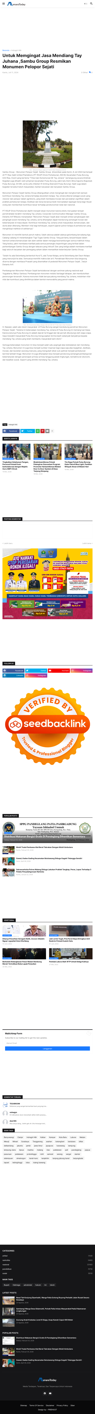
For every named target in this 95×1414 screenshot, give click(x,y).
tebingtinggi (17, 1162)
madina (30, 1150)
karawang (61, 1146)
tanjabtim (45, 1158)
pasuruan (8, 1154)
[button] (3, 4)
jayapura (49, 1146)
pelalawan (19, 1154)
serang (59, 1154)
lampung (71, 1146)
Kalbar (43, 1137)
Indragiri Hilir (16, 50)
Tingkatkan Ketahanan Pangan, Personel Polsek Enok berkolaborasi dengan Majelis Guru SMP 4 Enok (15, 465)
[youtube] (50, 1393)
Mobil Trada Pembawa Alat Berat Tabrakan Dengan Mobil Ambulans (44, 847)
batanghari (60, 1141)
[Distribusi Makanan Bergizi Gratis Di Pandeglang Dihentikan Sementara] (8, 1341)
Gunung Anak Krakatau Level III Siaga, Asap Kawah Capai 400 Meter (44, 1320)
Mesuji (6, 1141)
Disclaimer (50, 1405)
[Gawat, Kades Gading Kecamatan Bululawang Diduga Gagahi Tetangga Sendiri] (8, 861)
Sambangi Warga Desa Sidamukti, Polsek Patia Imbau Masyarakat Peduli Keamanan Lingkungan (51, 1310)
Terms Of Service (36, 1405)
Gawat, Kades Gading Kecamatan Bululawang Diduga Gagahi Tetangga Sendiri (49, 858)
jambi (28, 1146)
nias (48, 1150)
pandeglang (76, 1150)
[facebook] (45, 1393)
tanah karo (33, 1158)
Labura (73, 1137)
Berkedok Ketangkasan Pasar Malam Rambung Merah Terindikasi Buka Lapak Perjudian (22, 963)
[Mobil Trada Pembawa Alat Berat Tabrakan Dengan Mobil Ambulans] (8, 850)
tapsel (6, 1162)
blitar (81, 1141)
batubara (71, 1141)
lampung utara (10, 1150)
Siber (73, 1405)
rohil (42, 1154)
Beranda (5, 50)
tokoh (52, 1285)
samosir (50, 1154)
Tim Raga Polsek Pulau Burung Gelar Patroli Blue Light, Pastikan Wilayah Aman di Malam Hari (78, 464)
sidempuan (8, 1158)
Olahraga (16, 1285)
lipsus (21, 1150)
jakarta (20, 1146)
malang (40, 1150)
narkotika (47, 1260)
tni (45, 1285)
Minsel (15, 1141)
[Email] (47, 431)
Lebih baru (8, 543)
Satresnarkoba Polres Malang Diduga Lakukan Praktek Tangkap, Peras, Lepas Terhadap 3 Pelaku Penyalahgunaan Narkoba (53, 870)
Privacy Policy (62, 1405)
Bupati (6, 1285)
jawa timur (38, 1146)
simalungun (21, 1158)
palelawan (57, 1150)
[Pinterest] (42, 431)
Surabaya (25, 1141)
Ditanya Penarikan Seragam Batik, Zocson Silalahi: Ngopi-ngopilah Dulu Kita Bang (23, 940)
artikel (47, 1256)
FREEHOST (52, 1410)
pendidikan (47, 1269)
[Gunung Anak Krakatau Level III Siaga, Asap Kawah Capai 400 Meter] (8, 1323)
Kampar (52, 1137)
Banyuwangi (9, 1137)
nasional (47, 1264)
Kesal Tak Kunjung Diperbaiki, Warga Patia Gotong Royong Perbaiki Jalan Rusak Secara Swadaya (52, 1298)
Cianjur (20, 1137)
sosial (47, 1273)
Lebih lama (86, 543)
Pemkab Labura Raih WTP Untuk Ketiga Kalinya (69, 962)
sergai (68, 1154)
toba (28, 1162)
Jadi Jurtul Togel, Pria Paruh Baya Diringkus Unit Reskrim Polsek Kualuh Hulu (69, 940)
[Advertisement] (47, 28)
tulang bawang (39, 1162)
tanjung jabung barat (61, 1158)
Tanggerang (38, 1141)
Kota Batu (63, 1137)
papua (87, 1150)
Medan (82, 1137)
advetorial (28, 1285)
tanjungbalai (78, 1158)
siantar (77, 1154)
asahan (49, 1141)
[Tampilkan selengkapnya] (52, 431)
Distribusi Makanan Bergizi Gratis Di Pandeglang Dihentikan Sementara (46, 1338)
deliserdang (8, 1146)
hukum (38, 1285)
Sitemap (23, 1405)
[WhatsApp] (38, 431)
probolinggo (32, 1154)
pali (66, 1150)
